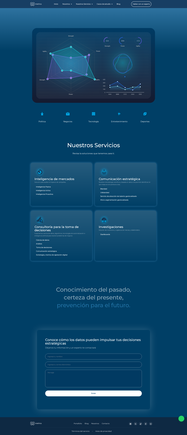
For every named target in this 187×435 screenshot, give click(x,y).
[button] (181, 419)
